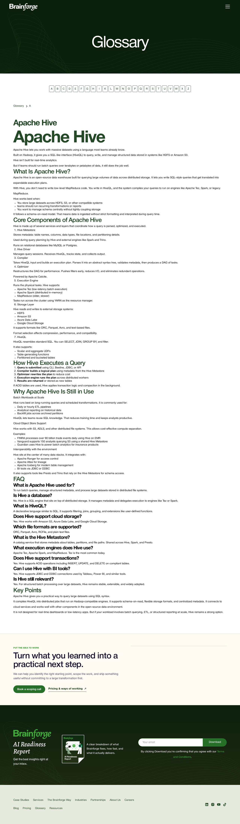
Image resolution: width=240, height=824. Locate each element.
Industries (81, 800)
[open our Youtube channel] (219, 804)
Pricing (27, 808)
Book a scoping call (29, 689)
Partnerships (98, 800)
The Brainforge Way (59, 800)
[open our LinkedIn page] (207, 804)
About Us (115, 800)
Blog (16, 808)
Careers (129, 800)
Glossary (18, 106)
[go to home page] (23, 6)
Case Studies (21, 800)
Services (38, 800)
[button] (227, 6)
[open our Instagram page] (213, 804)
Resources (56, 808)
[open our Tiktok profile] (225, 804)
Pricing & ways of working (67, 689)
